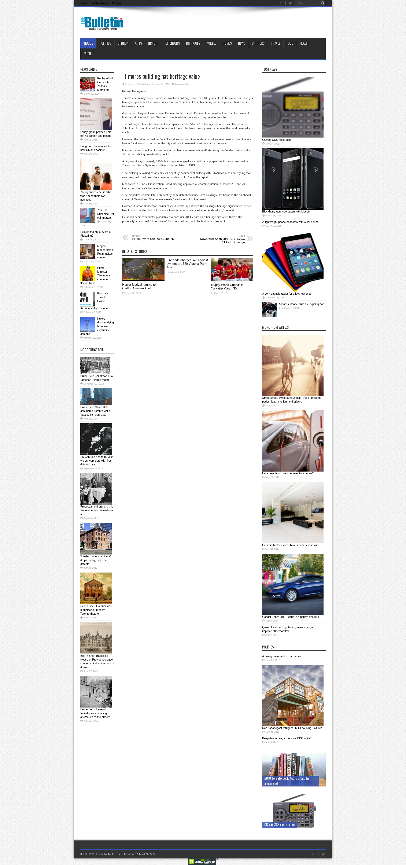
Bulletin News (143, 84)
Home (83, 3)
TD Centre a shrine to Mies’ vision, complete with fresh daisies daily (97, 460)
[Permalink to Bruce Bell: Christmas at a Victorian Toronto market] (95, 373)
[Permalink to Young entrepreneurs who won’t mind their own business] (96, 189)
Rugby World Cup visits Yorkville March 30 (227, 286)
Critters (258, 43)
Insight (153, 43)
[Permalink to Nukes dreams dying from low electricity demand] (87, 330)
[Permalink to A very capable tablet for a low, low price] (293, 290)
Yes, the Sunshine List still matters (105, 213)
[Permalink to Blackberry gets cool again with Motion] (293, 208)
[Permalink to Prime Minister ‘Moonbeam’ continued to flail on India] (87, 279)
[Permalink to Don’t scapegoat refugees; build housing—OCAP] (293, 725)
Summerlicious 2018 (277, 783)
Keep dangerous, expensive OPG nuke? (286, 738)
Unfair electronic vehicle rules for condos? (288, 473)
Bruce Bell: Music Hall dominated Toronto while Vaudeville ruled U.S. (95, 411)
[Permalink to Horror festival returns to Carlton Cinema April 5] (143, 279)
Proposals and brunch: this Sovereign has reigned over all (97, 510)
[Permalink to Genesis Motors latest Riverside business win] (293, 542)
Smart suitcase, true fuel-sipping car (301, 304)
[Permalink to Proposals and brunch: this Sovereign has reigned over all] (96, 503)
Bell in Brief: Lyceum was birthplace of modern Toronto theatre (96, 609)
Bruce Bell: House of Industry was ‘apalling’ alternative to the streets (95, 713)
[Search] (322, 3)
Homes (227, 43)
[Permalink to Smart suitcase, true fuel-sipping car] (269, 316)
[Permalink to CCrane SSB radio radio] (293, 137)
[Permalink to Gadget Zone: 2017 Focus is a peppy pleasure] (293, 614)
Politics (105, 43)
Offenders (172, 43)
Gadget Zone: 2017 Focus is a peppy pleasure (290, 616)
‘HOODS (88, 43)
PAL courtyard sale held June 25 (152, 237)
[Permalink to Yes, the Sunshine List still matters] (87, 222)
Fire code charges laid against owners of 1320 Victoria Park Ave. (187, 263)
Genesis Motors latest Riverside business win (290, 545)
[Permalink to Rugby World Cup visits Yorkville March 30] (232, 279)
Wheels (211, 43)
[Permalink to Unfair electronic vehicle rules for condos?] (293, 470)
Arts (138, 43)
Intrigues (193, 43)
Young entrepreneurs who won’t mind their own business (95, 195)
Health (304, 43)
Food (290, 43)
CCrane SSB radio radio (276, 139)
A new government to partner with (282, 656)
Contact (116, 3)
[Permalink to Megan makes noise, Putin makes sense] (87, 258)
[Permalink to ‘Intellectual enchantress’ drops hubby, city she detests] (96, 553)
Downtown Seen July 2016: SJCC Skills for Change (222, 239)
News (242, 43)
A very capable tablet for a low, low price (286, 293)
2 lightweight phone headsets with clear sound (290, 221)
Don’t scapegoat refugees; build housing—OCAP (292, 728)
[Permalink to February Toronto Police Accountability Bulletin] (87, 305)
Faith (87, 53)
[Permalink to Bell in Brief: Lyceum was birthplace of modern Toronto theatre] (96, 603)
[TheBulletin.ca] (103, 27)
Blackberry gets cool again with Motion (286, 211)
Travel (275, 43)
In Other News (100, 3)
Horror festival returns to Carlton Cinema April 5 (139, 286)
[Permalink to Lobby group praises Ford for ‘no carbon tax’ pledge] (96, 129)
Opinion (123, 43)
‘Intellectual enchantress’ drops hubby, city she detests (95, 560)
